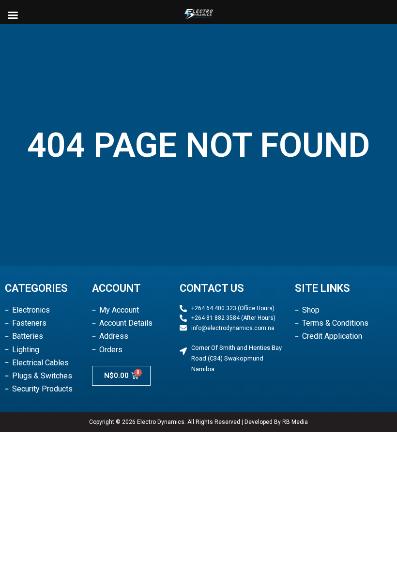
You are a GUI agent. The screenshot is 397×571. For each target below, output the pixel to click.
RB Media (295, 422)
